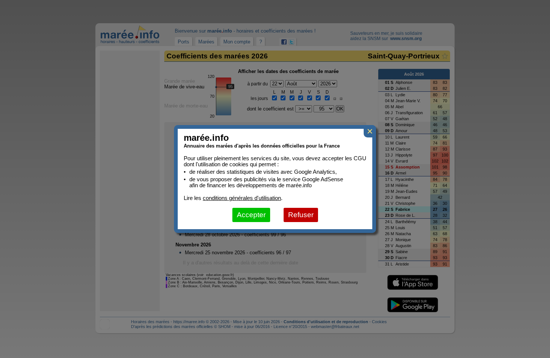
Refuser (301, 215)
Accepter (251, 215)
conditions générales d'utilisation (242, 198)
